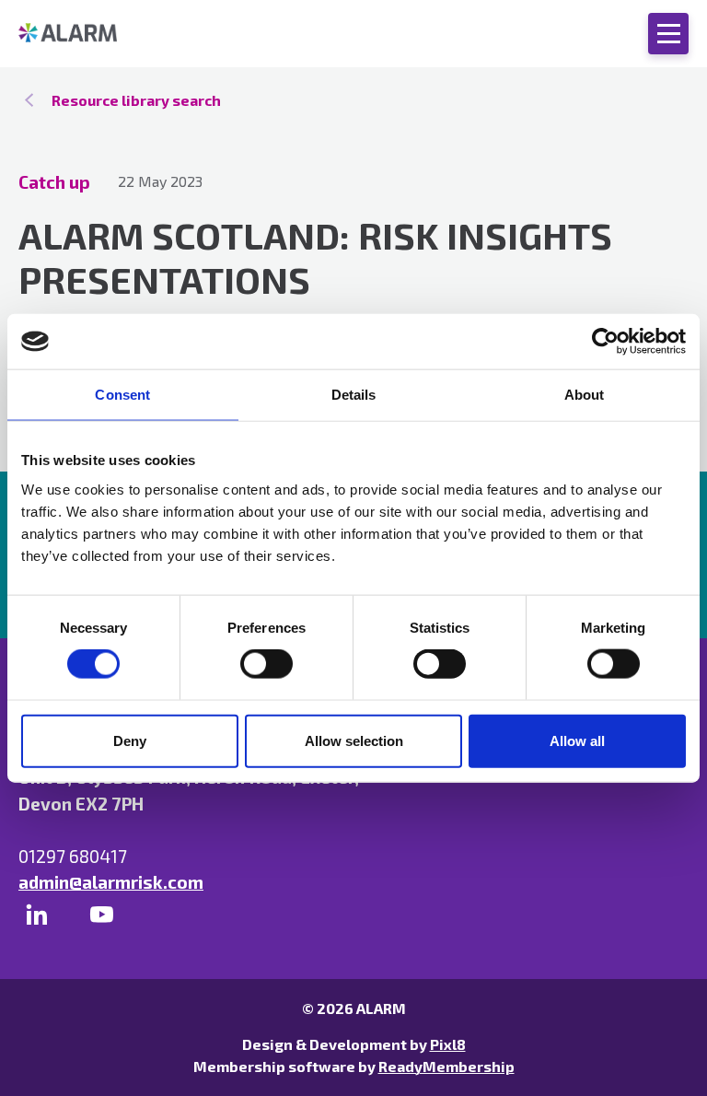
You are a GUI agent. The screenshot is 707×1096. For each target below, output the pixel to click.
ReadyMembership (446, 1066)
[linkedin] (36, 914)
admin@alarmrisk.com (110, 881)
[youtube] (101, 914)
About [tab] (584, 394)
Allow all (577, 740)
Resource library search (136, 100)
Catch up (54, 181)
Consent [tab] (122, 394)
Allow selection (354, 740)
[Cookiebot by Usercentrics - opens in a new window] (605, 342)
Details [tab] (354, 394)
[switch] (266, 664)
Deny (129, 740)
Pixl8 (448, 1044)
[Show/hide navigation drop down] (668, 33)
